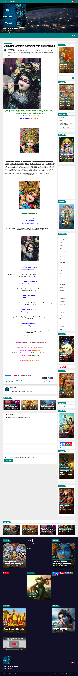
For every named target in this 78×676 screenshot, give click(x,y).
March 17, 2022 (8, 630)
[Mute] (22, 649)
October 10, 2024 (64, 474)
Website (5, 452)
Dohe (60, 253)
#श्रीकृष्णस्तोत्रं (44, 53)
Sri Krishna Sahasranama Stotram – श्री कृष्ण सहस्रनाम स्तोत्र (11, 407)
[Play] (4, 649)
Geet (60, 256)
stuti (11, 43)
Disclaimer (29, 548)
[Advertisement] (66, 182)
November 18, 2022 (33, 598)
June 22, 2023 (57, 630)
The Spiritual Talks (10, 28)
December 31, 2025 (9, 531)
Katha (60, 270)
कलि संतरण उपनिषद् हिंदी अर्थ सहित (65, 355)
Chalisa (60, 248)
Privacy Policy (30, 550)
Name (5, 441)
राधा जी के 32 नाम (62, 117)
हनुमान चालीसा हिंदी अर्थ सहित (37, 596)
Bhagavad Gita (29, 36)
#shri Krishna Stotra (46, 50)
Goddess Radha (7, 528)
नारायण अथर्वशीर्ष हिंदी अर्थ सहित (47, 406)
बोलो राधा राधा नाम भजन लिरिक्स (64, 127)
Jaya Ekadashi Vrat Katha (14, 629)
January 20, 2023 (64, 434)
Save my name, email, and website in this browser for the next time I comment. (19, 457)
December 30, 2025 (27, 531)
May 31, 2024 (56, 565)
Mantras (31, 34)
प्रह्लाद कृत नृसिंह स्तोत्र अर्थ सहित (48, 381)
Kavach (60, 273)
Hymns (24, 34)
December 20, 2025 (45, 531)
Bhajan (60, 245)
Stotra (8, 43)
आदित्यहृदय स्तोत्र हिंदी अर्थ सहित (28, 406)
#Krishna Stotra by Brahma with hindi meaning (27, 50)
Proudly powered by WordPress (8, 673)
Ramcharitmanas (18, 36)
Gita (60, 259)
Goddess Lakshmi (62, 262)
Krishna (5, 43)
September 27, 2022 (65, 68)
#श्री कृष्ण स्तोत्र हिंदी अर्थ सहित (37, 53)
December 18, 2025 (64, 531)
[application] (14, 643)
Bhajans (38, 34)
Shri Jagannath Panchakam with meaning (11, 564)
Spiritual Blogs (16, 34)
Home (8, 34)
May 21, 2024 (63, 394)
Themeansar (23, 673)
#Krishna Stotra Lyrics (39, 50)
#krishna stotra (16, 50)
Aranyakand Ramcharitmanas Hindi (66, 104)
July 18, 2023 (7, 565)
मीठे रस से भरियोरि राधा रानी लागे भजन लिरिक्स (62, 563)
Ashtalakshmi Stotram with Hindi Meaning (66, 432)
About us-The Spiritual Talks (32, 543)
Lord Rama (62, 152)
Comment (6, 419)
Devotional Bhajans (65, 528)
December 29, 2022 (65, 357)
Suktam (60, 321)
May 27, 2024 (63, 158)
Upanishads (61, 326)
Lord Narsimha (62, 287)
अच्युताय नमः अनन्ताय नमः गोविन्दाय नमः (66, 472)
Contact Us (29, 545)
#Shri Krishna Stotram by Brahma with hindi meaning (37, 52)
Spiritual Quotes (47, 34)
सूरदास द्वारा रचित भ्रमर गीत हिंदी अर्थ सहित (62, 628)
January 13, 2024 (64, 509)
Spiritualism (57, 34)
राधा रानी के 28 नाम (62, 120)
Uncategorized (62, 323)
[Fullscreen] (24, 649)
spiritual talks (11, 49)
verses (60, 329)
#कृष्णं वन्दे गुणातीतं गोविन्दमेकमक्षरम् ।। (15, 53)
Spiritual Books (8, 36)
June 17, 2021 (64, 105)
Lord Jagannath (62, 284)
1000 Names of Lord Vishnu (66, 222)
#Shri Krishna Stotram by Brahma (22, 52)
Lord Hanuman (62, 281)
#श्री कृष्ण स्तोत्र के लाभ (29, 53)
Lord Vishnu (43, 405)
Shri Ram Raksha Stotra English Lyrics (65, 156)
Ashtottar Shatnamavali (63, 239)
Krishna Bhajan (62, 279)
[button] (72, 35)
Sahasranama (63, 219)
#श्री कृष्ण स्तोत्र (23, 53)
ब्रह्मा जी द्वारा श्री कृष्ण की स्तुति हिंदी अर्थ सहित (14, 381)
